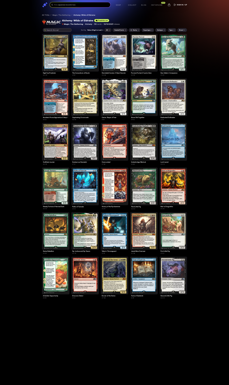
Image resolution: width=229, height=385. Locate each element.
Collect (132, 5)
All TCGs (45, 15)
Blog (143, 5)
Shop (118, 5)
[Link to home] (45, 5)
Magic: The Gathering (61, 15)
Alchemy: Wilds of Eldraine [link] (84, 15)
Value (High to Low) (94, 30)
